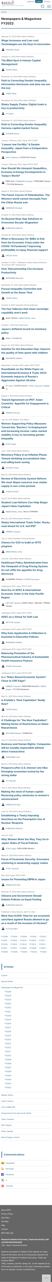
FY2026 (4, 936)
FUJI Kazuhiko (12, 929)
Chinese (47, 1)
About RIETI (6, 1210)
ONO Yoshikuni (12, 157)
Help (3, 1225)
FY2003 (33, 952)
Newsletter (10, 1163)
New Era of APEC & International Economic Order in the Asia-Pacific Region (22, 594)
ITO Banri (9, 114)
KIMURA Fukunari (13, 413)
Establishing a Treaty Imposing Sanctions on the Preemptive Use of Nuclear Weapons (23, 819)
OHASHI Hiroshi (12, 492)
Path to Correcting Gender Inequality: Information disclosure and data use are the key (25, 84)
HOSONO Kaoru (12, 468)
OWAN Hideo (11, 93)
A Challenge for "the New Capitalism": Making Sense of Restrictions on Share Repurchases (24, 724)
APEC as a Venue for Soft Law (19, 616)
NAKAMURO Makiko (14, 358)
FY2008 (33, 948)
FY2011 (4, 948)
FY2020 (14, 940)
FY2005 (14, 952)
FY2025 (14, 936)
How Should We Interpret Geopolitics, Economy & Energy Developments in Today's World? (24, 172)
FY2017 (42, 940)
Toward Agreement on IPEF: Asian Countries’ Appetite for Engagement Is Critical (25, 403)
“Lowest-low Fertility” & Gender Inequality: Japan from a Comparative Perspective (24, 148)
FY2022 (43, 936)
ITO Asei (9, 386)
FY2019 (23, 940)
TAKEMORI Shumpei (24, 181)
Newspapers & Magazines (12, 987)
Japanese (30, 1)
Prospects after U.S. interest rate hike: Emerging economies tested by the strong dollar (24, 771)
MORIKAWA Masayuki (14, 278)
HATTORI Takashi (13, 603)
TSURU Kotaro (11, 70)
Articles (4, 12)
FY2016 (4, 944)
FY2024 (23, 936)
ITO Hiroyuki (11, 781)
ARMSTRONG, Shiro (27, 318)
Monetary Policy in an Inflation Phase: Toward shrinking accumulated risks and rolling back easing (24, 458)
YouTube (9, 1186)
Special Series (7, 981)
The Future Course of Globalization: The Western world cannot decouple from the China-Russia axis (25, 198)
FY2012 (42, 944)
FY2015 (14, 944)
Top (46, 1278)
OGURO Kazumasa (32, 579)
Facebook (10, 1174)
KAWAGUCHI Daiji (13, 805)
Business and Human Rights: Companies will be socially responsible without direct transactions (26, 748)
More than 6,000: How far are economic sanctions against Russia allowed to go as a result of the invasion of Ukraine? (25, 919)
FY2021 (4, 940)
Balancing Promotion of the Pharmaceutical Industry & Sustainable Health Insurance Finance (25, 657)
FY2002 (43, 952)
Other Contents (7, 1119)
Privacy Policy (7, 1214)
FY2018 (33, 940)
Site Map (5, 1221)
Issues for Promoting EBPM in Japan (23, 879)
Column (4, 975)
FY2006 (4, 952)
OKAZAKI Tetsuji (12, 50)
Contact (4, 1229)
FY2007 (42, 948)
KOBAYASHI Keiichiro (14, 228)
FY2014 (23, 944)
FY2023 (33, 936)
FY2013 (33, 944)
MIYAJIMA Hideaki (13, 733)
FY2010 (13, 948)
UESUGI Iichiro (12, 256)
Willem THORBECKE (14, 338)
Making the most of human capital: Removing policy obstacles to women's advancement (25, 795)
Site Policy (5, 1218)
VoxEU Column (7, 1101)
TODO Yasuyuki (35, 386)
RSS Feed (10, 1169)
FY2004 (24, 952)
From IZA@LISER (8, 1107)
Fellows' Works (7, 1095)
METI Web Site (7, 1233)
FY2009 (23, 948)
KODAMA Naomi (12, 134)
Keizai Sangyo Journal (10, 1137)
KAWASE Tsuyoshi (13, 532)
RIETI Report (6, 1125)
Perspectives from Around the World (16, 1113)
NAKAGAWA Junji (13, 757)
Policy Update (7, 1131)
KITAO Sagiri (11, 444)
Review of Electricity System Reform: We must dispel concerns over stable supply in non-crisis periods (24, 482)
